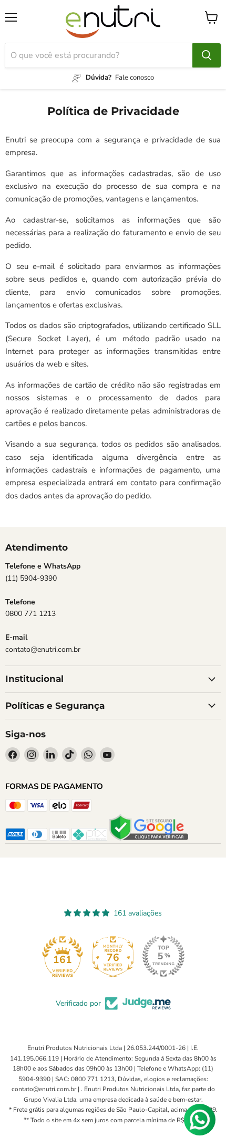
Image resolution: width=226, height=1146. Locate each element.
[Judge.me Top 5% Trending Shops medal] (163, 956)
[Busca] (206, 55)
